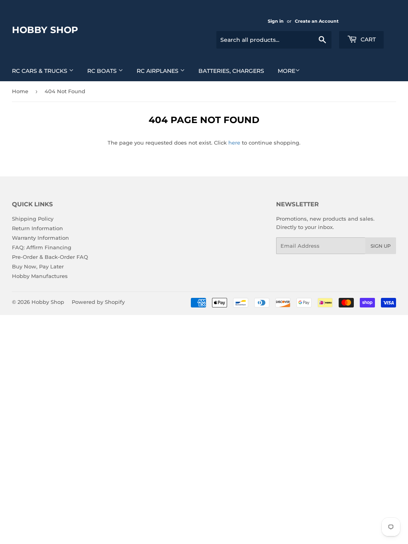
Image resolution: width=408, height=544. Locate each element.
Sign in (276, 21)
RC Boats (102, 70)
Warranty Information (40, 238)
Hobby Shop (45, 29)
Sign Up (381, 246)
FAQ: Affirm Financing (41, 247)
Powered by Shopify (98, 302)
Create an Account (317, 21)
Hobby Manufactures (40, 276)
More (286, 70)
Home (20, 91)
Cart (367, 39)
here (234, 142)
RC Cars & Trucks (40, 70)
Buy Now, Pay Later (38, 266)
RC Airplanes (158, 70)
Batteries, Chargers (231, 70)
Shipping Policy (32, 218)
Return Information (37, 228)
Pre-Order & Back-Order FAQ (50, 257)
